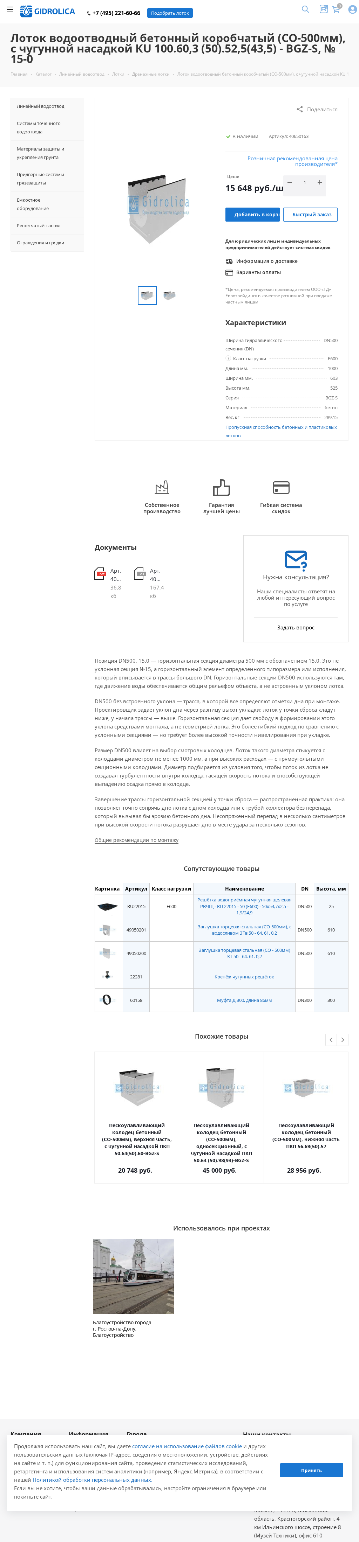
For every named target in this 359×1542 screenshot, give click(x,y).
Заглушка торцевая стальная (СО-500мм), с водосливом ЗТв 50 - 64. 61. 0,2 (244, 929)
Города (137, 1434)
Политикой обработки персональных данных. (93, 1479)
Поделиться (322, 109)
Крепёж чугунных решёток (244, 977)
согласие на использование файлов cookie (187, 1446)
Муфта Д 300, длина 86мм (244, 1000)
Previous (331, 1040)
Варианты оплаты (258, 272)
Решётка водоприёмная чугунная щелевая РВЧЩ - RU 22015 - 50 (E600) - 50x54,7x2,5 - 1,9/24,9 (244, 905)
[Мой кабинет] (352, 10)
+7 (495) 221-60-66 (115, 13)
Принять (311, 1470)
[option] (133, 1288)
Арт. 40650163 (117, 574)
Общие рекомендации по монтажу (136, 840)
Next (342, 1040)
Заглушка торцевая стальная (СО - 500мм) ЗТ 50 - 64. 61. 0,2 (244, 953)
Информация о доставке (266, 261)
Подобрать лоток (170, 13)
